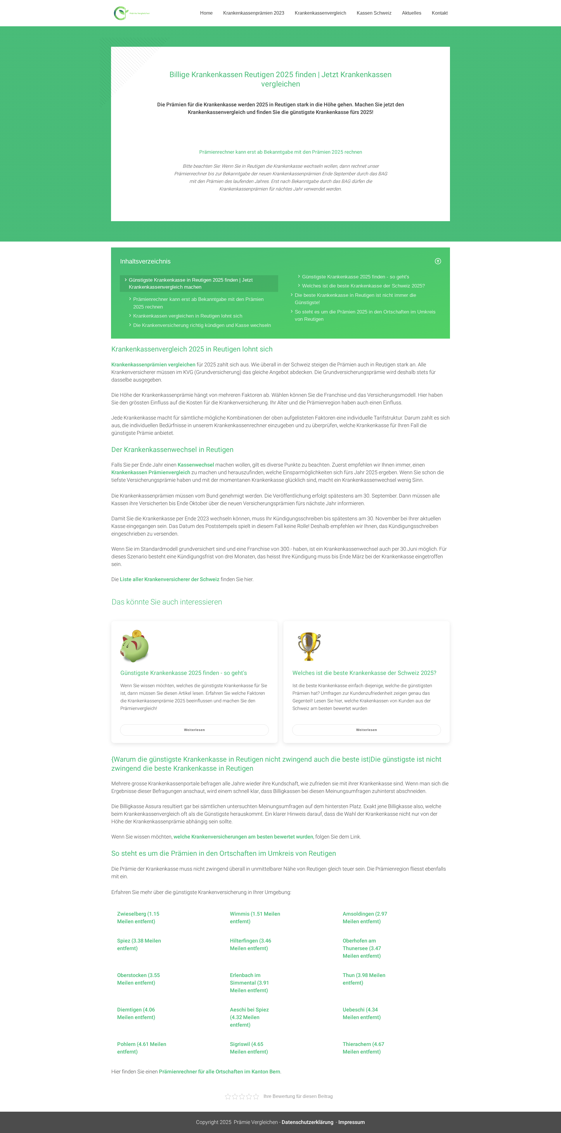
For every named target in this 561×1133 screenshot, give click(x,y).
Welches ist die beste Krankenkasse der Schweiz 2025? (363, 286)
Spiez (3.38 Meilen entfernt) (139, 944)
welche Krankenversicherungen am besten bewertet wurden (243, 837)
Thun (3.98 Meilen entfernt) (364, 979)
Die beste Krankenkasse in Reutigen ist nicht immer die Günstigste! (355, 299)
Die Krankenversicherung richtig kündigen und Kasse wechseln (202, 325)
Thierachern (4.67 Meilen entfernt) (363, 1048)
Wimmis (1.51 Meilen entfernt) (255, 918)
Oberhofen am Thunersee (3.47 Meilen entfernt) (362, 948)
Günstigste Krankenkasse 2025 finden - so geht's (355, 277)
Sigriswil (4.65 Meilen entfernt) (249, 1048)
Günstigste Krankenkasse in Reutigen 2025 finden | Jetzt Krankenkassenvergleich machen (191, 283)
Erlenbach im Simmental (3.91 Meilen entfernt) (249, 983)
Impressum (351, 1122)
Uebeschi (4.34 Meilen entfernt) (362, 1013)
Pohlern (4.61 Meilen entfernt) (141, 1048)
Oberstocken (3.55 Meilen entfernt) (138, 979)
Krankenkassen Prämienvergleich (150, 473)
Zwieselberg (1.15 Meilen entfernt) (138, 918)
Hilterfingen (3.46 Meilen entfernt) (250, 944)
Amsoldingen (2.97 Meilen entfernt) (365, 918)
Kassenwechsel (196, 465)
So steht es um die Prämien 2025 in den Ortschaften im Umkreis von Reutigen (365, 315)
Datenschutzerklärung (307, 1122)
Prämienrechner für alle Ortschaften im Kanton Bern (219, 1072)
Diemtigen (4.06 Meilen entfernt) (136, 1013)
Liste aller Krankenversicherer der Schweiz (169, 579)
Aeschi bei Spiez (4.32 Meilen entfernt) (249, 1017)
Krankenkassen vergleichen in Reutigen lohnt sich (187, 316)
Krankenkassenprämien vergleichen (153, 365)
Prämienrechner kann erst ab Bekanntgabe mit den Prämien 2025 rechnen (198, 303)
